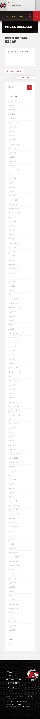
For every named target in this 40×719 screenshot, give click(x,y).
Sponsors (11, 675)
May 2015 (12, 492)
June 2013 (12, 591)
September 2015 (14, 475)
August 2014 (12, 531)
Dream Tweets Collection (24, 77)
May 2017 (12, 398)
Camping (11, 690)
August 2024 (12, 153)
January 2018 (13, 368)
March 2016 (12, 449)
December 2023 (14, 170)
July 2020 (11, 277)
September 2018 (14, 342)
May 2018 (12, 359)
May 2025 (12, 135)
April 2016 (12, 445)
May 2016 (12, 441)
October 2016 (13, 419)
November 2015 (14, 467)
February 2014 (13, 557)
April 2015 (12, 497)
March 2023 (12, 200)
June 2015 (12, 488)
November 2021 (14, 239)
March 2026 (12, 118)
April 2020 (12, 290)
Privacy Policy (22, 701)
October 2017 (13, 376)
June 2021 (12, 256)
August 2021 (12, 247)
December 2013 (14, 565)
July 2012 (11, 630)
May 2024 (12, 166)
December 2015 (14, 462)
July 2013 (11, 587)
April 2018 (12, 363)
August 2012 (12, 626)
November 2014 (14, 518)
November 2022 (14, 213)
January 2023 (13, 204)
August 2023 (12, 178)
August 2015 (12, 479)
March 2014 (12, 553)
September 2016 (14, 424)
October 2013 (13, 574)
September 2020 (14, 269)
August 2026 (12, 101)
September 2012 (14, 621)
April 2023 (12, 196)
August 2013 (12, 583)
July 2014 (11, 535)
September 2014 (14, 527)
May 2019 (12, 325)
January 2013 (13, 604)
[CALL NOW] (26, 16)
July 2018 (11, 350)
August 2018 (12, 346)
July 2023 (11, 183)
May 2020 (12, 286)
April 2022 (12, 234)
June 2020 (12, 282)
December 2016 (14, 415)
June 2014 (12, 540)
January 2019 (13, 333)
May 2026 (12, 110)
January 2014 (13, 561)
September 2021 (14, 243)
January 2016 (13, 458)
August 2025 (12, 127)
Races (7, 16)
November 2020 (14, 264)
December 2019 (14, 303)
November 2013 (14, 570)
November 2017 (14, 372)
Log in (10, 644)
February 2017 (13, 406)
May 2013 (12, 596)
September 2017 (14, 381)
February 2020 (13, 295)
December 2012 (14, 608)
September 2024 (14, 148)
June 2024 (12, 161)
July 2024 (11, 157)
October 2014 (13, 522)
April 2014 (12, 548)
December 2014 (14, 514)
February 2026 (13, 123)
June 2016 (12, 436)
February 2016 (13, 454)
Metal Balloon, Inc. (25, 707)
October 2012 (13, 617)
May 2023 (12, 191)
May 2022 (12, 230)
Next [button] (37, 5)
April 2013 (12, 600)
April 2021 (12, 260)
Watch (20, 16)
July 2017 (11, 389)
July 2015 (11, 484)
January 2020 (13, 299)
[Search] (30, 16)
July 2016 (11, 432)
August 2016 (12, 428)
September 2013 (14, 578)
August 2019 (12, 312)
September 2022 (14, 217)
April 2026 (12, 114)
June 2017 (12, 393)
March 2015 (12, 501)
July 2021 (11, 252)
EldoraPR (25, 52)
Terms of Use (10, 701)
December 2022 (14, 209)
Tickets (14, 16)
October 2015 (13, 471)
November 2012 (14, 613)
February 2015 (13, 505)
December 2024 (14, 144)
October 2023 (13, 174)
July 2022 (11, 226)
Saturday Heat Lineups (15, 71)
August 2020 (12, 273)
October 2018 (13, 338)
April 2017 (12, 402)
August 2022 (12, 221)
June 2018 (12, 355)
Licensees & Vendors (13, 704)
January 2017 (13, 411)
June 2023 (12, 187)
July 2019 (11, 316)
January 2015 (13, 510)
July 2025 (11, 131)
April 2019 (12, 329)
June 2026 (12, 105)
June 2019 (12, 320)
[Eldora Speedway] (3, 5)
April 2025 (12, 140)
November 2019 (14, 307)
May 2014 (12, 544)
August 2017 (12, 385)
